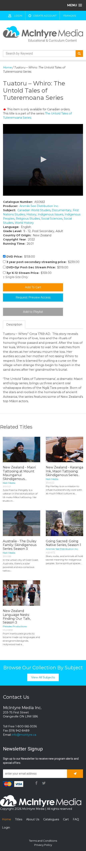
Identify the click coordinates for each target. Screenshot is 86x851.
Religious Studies (28, 218)
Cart (66, 819)
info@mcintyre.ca (24, 735)
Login (18, 15)
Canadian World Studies (33, 210)
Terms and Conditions (43, 840)
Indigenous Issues (50, 214)
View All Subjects (43, 677)
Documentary (61, 210)
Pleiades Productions (15, 626)
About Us (32, 819)
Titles (18, 819)
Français (69, 15)
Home (7, 67)
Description (14, 324)
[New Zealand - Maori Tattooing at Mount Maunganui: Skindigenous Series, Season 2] (21, 449)
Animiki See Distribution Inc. (39, 206)
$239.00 (42, 262)
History (31, 214)
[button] (43, 159)
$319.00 (37, 267)
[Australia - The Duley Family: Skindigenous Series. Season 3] (21, 523)
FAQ (76, 819)
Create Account (44, 15)
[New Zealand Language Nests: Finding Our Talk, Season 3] (21, 593)
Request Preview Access (33, 297)
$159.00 (20, 256)
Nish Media (9, 482)
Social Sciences (51, 218)
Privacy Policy (43, 844)
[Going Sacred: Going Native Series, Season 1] (64, 523)
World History (24, 223)
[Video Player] (43, 160)
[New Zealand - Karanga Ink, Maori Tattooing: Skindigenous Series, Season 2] (64, 449)
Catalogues (51, 819)
